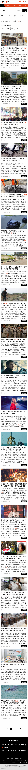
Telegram (23, 750)
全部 (2, 15)
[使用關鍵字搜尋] (24, 10)
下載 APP (21, 1)
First (4, 728)
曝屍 (3, 28)
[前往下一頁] (20, 729)
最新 (8, 5)
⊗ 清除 (18, 10)
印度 (12, 28)
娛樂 (15, 15)
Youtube (15, 750)
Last (24, 728)
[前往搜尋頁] (25, 2)
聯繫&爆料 (14, 744)
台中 (8, 28)
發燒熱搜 (5, 747)
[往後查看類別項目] (25, 5)
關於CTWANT (5, 744)
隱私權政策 (21, 744)
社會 (9, 15)
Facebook (6, 750)
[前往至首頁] (5, 2)
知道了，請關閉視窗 (23, 762)
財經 (21, 15)
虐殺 (17, 28)
